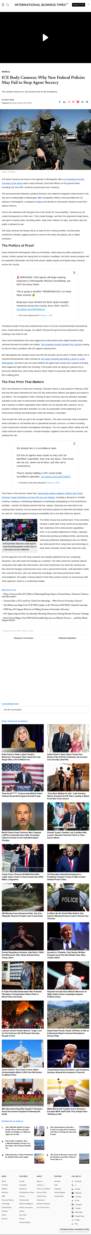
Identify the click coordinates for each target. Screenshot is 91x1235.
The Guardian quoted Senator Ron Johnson (61, 344)
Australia (57, 1181)
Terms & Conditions (43, 1189)
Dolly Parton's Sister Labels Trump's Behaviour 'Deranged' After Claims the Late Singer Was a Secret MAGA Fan (21, 757)
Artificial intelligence (26, 1204)
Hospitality (23, 1185)
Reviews (5, 1219)
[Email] (82, 102)
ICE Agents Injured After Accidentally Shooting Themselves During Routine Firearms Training (46, 614)
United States (59, 1196)
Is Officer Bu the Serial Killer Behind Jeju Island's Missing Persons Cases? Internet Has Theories (68, 916)
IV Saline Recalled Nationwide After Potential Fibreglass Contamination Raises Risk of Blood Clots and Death (22, 994)
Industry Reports (25, 1222)
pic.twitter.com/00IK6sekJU (31, 309)
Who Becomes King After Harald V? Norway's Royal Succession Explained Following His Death (22, 1111)
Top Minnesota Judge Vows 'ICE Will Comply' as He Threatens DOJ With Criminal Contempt (46, 605)
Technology (6, 1204)
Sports (4, 1215)
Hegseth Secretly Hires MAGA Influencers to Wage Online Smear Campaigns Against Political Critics (67, 994)
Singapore (57, 1189)
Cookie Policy (41, 1196)
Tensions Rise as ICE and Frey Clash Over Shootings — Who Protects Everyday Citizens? (43, 601)
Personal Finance (8, 1200)
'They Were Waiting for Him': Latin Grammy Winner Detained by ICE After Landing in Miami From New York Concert (68, 796)
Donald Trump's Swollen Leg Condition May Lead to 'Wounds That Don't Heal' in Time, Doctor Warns (67, 835)
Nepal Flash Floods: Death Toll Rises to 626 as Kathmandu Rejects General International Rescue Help (68, 1033)
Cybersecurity (24, 1200)
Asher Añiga (9, 100)
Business (5, 1192)
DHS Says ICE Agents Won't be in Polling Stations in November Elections (36, 609)
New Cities (23, 1215)
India (56, 1185)
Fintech (21, 1219)
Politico (39, 202)
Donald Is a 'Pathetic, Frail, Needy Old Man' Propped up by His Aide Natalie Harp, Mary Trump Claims (66, 955)
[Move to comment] (87, 102)
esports (21, 1211)
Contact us (40, 1185)
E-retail (21, 1181)
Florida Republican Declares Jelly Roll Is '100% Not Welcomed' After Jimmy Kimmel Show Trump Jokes (23, 955)
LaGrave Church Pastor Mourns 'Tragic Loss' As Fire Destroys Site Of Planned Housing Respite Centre (22, 1033)
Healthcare (23, 1189)
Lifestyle (5, 1211)
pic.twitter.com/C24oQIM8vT (56, 476)
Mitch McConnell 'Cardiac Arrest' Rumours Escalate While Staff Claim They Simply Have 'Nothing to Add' (67, 1111)
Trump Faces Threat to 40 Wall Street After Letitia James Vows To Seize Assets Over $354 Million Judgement (22, 877)
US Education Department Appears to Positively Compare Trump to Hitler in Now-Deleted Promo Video (66, 877)
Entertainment (6, 1207)
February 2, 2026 (45, 315)
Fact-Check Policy (43, 1207)
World (4, 1181)
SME (3, 1196)
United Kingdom (59, 1192)
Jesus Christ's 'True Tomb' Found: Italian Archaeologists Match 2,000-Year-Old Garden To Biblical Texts (22, 1072)
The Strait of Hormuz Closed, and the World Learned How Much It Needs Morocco (63, 1157)
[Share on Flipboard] (73, 102)
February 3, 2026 (52, 483)
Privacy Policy (42, 1192)
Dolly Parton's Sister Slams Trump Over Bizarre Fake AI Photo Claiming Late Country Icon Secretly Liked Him (67, 757)
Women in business (26, 1207)
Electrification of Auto (26, 1192)
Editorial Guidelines (67, 638)
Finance (22, 1196)
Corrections (41, 1200)
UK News (5, 1185)
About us (40, 1181)
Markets (4, 1189)
